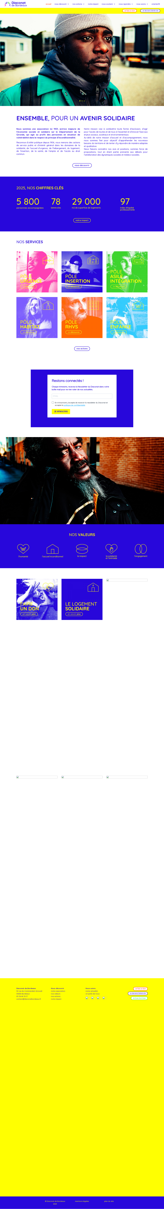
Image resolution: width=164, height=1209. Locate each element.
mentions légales (82, 1201)
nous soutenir (107, 4)
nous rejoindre (125, 4)
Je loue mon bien (139, 998)
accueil (48, 4)
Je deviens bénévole (150, 11)
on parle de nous (92, 994)
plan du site (109, 1201)
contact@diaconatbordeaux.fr (28, 999)
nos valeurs (55, 994)
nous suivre (141, 4)
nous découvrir (61, 4)
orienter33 (156, 4)
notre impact (93, 4)
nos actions (77, 4)
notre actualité (92, 991)
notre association (58, 991)
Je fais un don (129, 11)
